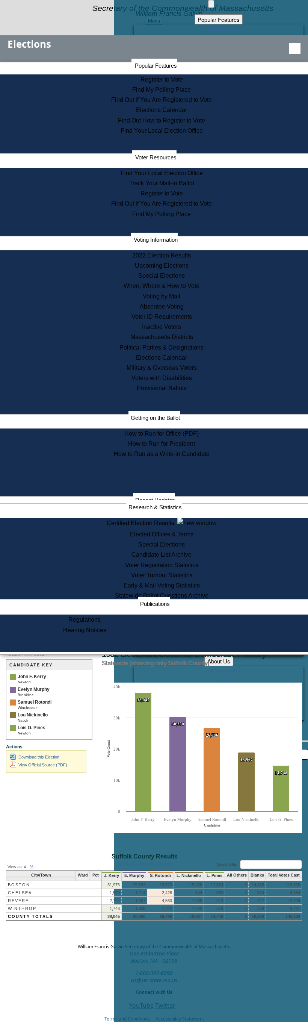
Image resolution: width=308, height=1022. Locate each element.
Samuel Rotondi (34, 702)
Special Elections (161, 276)
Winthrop (22, 908)
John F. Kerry (32, 676)
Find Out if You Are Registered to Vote (161, 100)
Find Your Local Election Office (162, 130)
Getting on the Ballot (155, 418)
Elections (29, 44)
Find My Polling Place (161, 89)
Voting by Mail (161, 296)
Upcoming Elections (162, 265)
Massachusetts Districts (161, 337)
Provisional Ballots (162, 388)
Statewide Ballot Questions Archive (161, 595)
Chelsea (20, 892)
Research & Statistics (155, 507)
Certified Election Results (142, 523)
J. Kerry (111, 875)
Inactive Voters (161, 327)
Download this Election (38, 757)
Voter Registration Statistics (161, 565)
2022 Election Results (161, 255)
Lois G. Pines (31, 727)
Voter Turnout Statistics (161, 575)
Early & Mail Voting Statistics (162, 585)
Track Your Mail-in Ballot (161, 183)
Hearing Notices (84, 630)
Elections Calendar (161, 110)
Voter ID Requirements (161, 316)
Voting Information (156, 239)
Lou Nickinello (33, 715)
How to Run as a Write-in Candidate (162, 454)
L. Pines (214, 875)
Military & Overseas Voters (162, 368)
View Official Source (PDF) (42, 765)
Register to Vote (161, 79)
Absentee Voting (162, 306)
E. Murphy (134, 875)
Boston (19, 885)
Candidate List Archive (161, 554)
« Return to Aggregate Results (144, 864)
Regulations (84, 619)
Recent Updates (155, 500)
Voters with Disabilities (161, 378)
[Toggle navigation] (294, 48)
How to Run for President (161, 444)
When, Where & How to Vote (161, 286)
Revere (18, 900)
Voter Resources (156, 157)
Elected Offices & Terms (161, 534)
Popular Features (156, 65)
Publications (155, 604)
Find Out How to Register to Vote (161, 120)
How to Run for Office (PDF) (161, 433)
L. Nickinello (189, 875)
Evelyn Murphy (34, 689)
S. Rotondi (160, 875)
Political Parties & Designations (161, 347)
